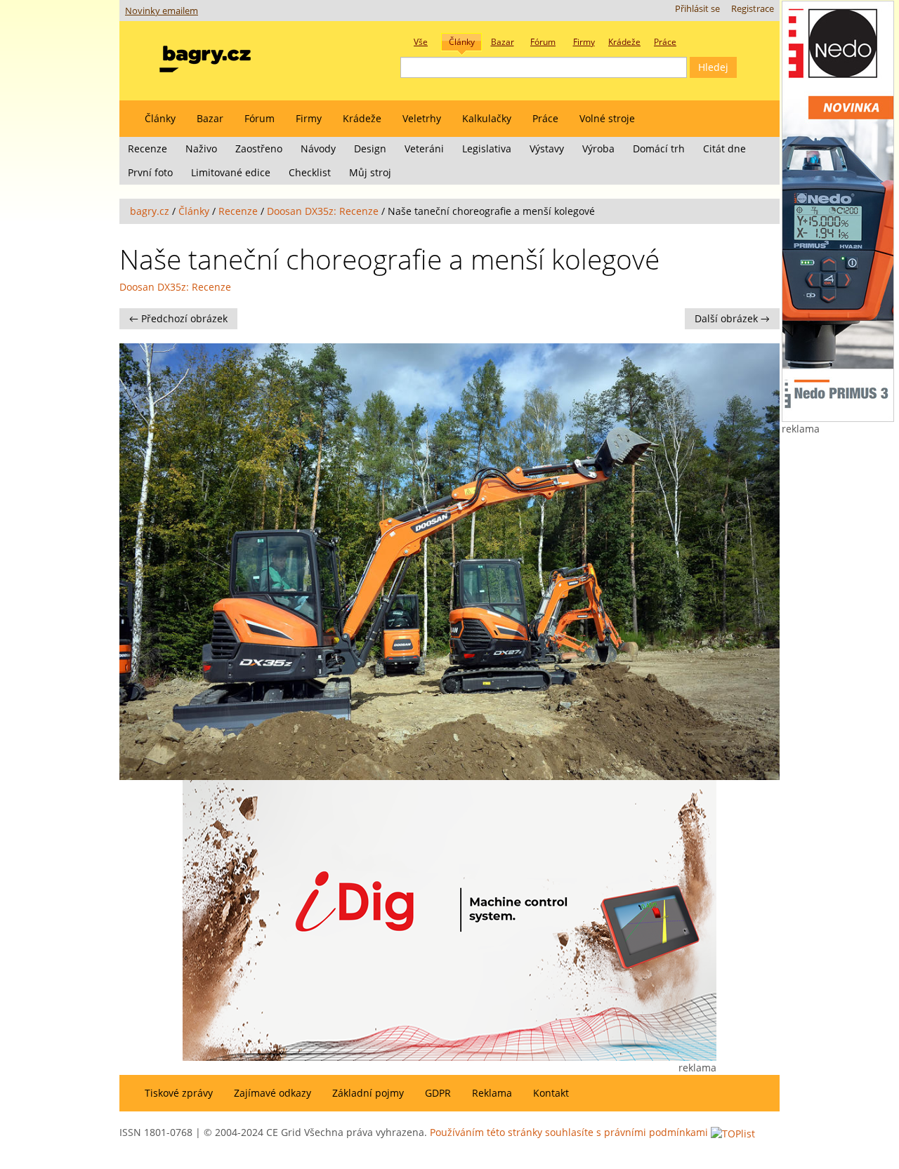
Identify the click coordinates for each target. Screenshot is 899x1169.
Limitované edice (230, 172)
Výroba (598, 148)
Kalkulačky (486, 118)
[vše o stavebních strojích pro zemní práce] (205, 55)
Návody (318, 148)
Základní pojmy (368, 1092)
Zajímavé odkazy (272, 1092)
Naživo (201, 148)
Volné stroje (607, 118)
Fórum (259, 118)
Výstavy (547, 148)
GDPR (438, 1092)
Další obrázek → (732, 318)
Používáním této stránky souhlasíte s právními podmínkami (569, 1132)
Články (160, 118)
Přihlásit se (697, 9)
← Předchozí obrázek (178, 318)
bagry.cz (149, 211)
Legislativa (486, 148)
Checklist (310, 172)
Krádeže (362, 118)
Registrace (752, 9)
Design (370, 148)
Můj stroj (370, 172)
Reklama (492, 1092)
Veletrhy (421, 118)
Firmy (309, 118)
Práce (545, 118)
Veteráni (424, 148)
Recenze (147, 148)
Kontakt (551, 1092)
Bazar (210, 118)
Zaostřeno (258, 148)
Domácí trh (659, 148)
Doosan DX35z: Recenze (323, 211)
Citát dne (724, 148)
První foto (150, 172)
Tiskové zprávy (179, 1092)
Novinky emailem (161, 11)
